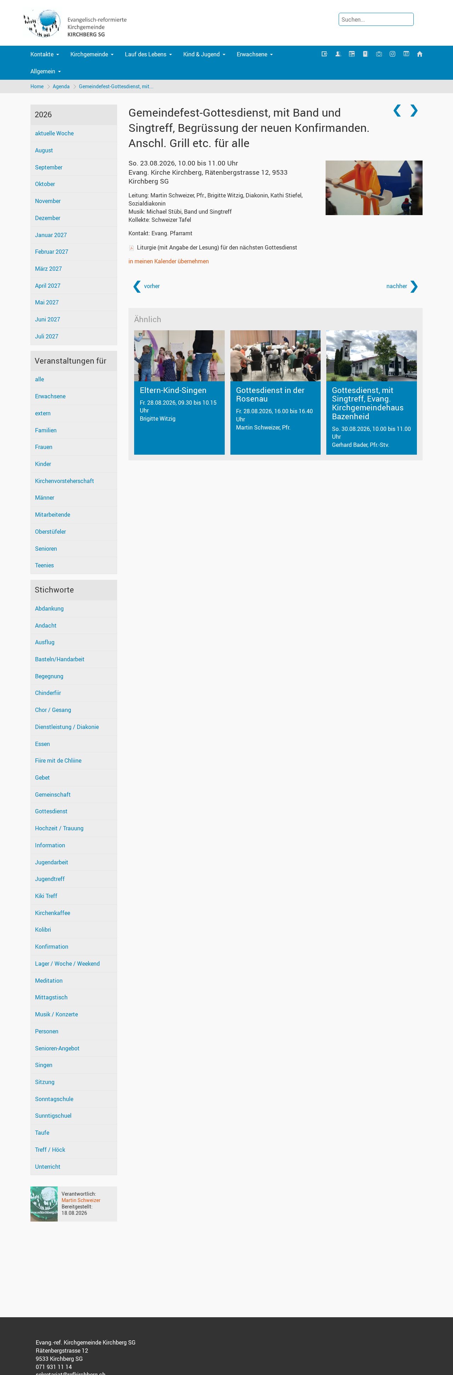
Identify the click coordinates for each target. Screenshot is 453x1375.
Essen (42, 744)
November (48, 201)
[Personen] (338, 54)
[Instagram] (392, 54)
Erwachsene (252, 54)
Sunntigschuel (53, 1115)
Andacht (46, 625)
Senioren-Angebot (57, 1048)
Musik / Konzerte (56, 1014)
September (48, 167)
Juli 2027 (46, 336)
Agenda (61, 86)
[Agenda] (352, 54)
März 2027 (48, 269)
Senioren (46, 548)
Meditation (49, 980)
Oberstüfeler (50, 531)
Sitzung (45, 1082)
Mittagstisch (51, 997)
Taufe (42, 1133)
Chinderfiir (48, 693)
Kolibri (43, 929)
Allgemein (42, 71)
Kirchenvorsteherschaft (64, 481)
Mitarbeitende (52, 514)
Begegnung (49, 676)
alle (39, 379)
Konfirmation (51, 946)
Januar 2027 (51, 235)
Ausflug (45, 642)
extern (43, 413)
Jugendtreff (50, 879)
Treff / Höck (50, 1150)
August (44, 150)
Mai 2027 (47, 302)
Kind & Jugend (201, 54)
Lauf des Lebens (145, 54)
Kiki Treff (46, 896)
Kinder (43, 464)
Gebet (42, 777)
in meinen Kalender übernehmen (168, 261)
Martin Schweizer (81, 1200)
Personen (46, 1031)
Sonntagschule (54, 1099)
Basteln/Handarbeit (60, 659)
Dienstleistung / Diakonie (67, 727)
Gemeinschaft (53, 794)
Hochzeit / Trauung (59, 828)
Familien (46, 430)
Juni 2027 (47, 319)
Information (50, 845)
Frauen (43, 447)
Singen (43, 1065)
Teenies (44, 565)
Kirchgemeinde (89, 54)
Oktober (45, 184)
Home (37, 86)
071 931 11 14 (54, 1367)
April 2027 (48, 286)
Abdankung (49, 608)
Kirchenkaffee (52, 913)
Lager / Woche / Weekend (67, 963)
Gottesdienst (51, 811)
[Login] (324, 54)
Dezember (47, 218)
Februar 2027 (51, 252)
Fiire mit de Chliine (58, 760)
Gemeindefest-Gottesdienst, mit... (116, 86)
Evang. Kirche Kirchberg (208, 177)
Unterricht (48, 1167)
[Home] (419, 54)
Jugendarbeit (51, 862)
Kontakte (41, 54)
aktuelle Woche (54, 133)
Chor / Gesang (53, 710)
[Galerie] (379, 54)
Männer (44, 497)
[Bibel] (365, 54)
